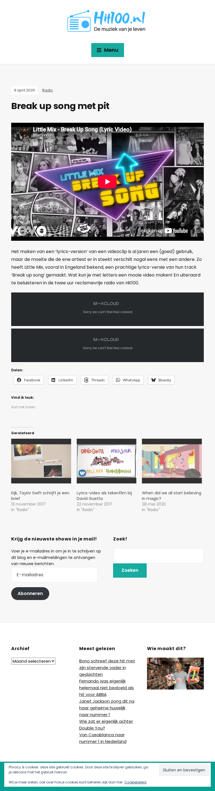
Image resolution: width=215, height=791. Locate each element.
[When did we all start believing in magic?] (172, 461)
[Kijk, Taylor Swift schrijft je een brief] (41, 461)
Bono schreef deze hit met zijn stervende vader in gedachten (107, 667)
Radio (47, 90)
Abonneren (30, 593)
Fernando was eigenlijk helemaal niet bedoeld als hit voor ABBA (106, 687)
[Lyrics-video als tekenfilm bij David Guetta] (107, 461)
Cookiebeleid (135, 782)
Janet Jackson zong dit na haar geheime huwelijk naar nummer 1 (106, 707)
